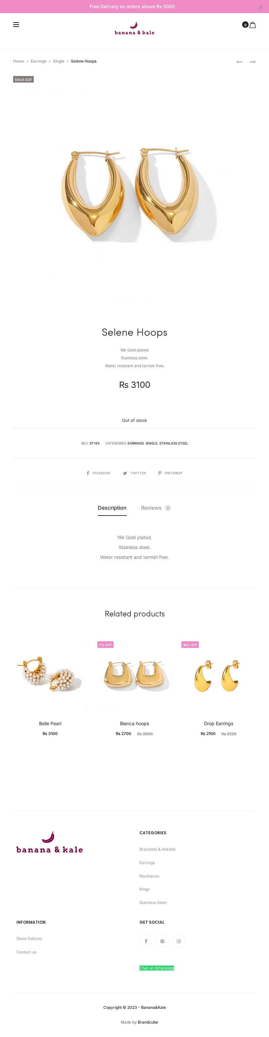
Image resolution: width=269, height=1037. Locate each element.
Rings (144, 889)
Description (112, 507)
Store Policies (29, 938)
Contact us (26, 952)
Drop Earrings (218, 723)
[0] (252, 24)
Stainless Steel (173, 443)
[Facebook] (146, 941)
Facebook (102, 473)
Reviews (155, 507)
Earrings (38, 61)
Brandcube (148, 1022)
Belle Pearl (50, 723)
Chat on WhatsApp (156, 968)
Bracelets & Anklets (157, 849)
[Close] (261, 6)
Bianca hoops (134, 723)
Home (18, 61)
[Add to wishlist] (79, 646)
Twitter (139, 473)
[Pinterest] (162, 941)
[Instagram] (178, 941)
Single (58, 61)
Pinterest (174, 473)
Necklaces (149, 876)
